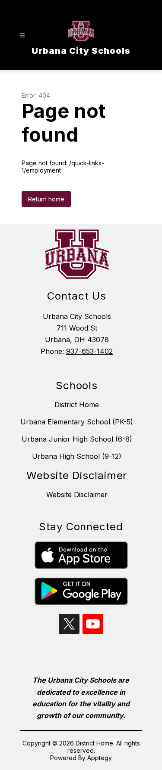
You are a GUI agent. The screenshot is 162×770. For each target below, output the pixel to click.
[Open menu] (22, 35)
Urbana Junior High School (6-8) (77, 439)
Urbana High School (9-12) (76, 456)
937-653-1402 (89, 351)
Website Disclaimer (77, 494)
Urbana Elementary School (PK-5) (76, 421)
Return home (46, 199)
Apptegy (99, 757)
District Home (76, 404)
